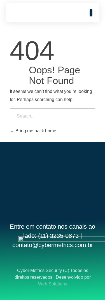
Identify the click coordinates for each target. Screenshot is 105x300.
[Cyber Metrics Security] (29, 12)
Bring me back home (35, 130)
